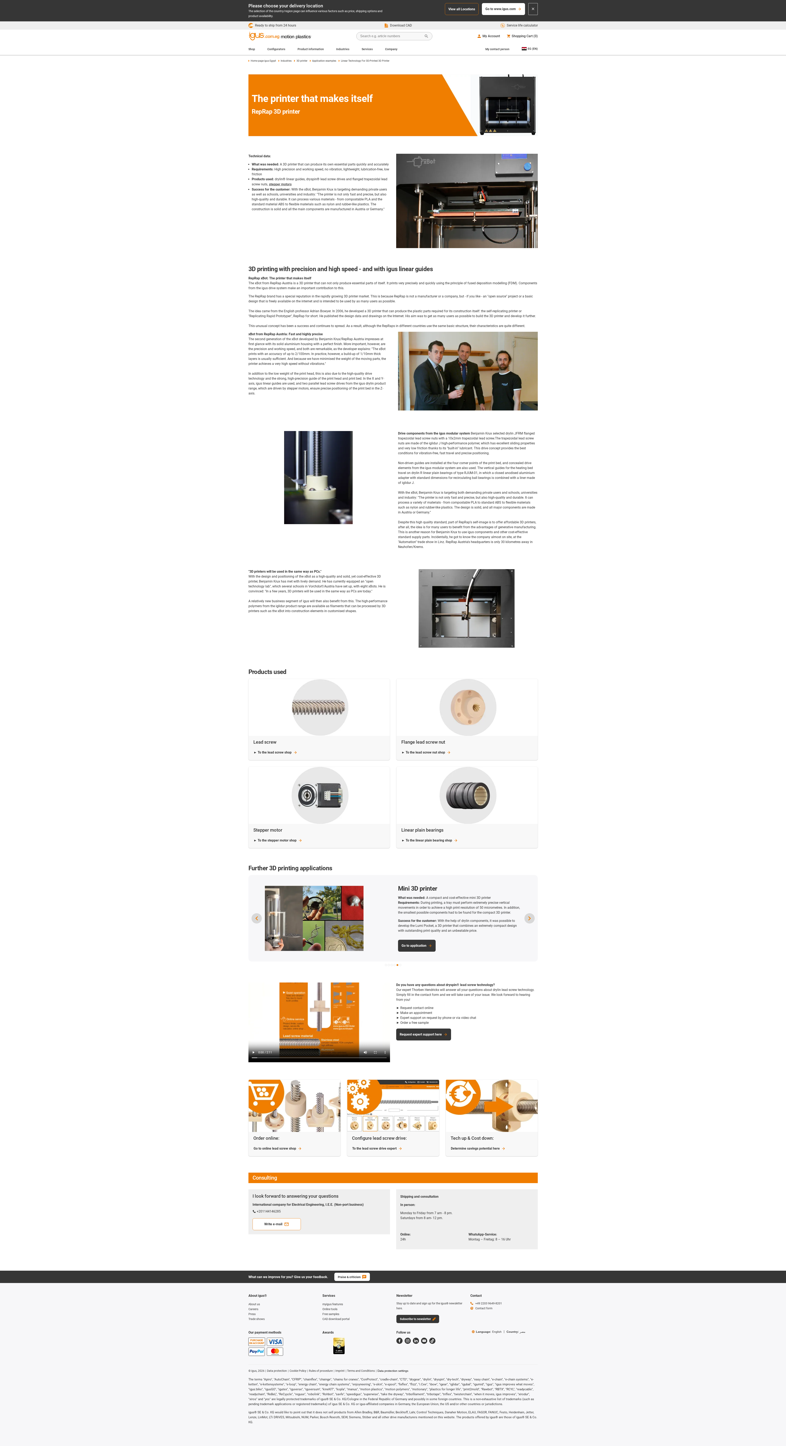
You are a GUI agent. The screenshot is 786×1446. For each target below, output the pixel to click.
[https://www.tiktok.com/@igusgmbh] (432, 1341)
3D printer (302, 60)
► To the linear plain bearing (427, 840)
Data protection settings (392, 1370)
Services (367, 49)
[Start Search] (426, 36)
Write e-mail (273, 1224)
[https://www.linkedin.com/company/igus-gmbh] (416, 1341)
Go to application (414, 946)
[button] (386, 965)
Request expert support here (421, 1034)
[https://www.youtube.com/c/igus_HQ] (424, 1341)
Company (391, 49)
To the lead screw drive (374, 1148)
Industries (342, 49)
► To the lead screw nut (423, 752)
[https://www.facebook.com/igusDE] (399, 1341)
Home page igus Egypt (263, 60)
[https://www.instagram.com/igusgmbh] (408, 1341)
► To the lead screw (273, 752)
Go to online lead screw (275, 1148)
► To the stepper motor (275, 840)
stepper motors (280, 184)
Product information (311, 49)
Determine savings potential (475, 1148)
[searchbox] (391, 36)
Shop (251, 49)
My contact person (497, 49)
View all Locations (461, 9)
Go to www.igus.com (500, 9)
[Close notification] (533, 9)
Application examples (324, 60)
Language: (489, 1331)
